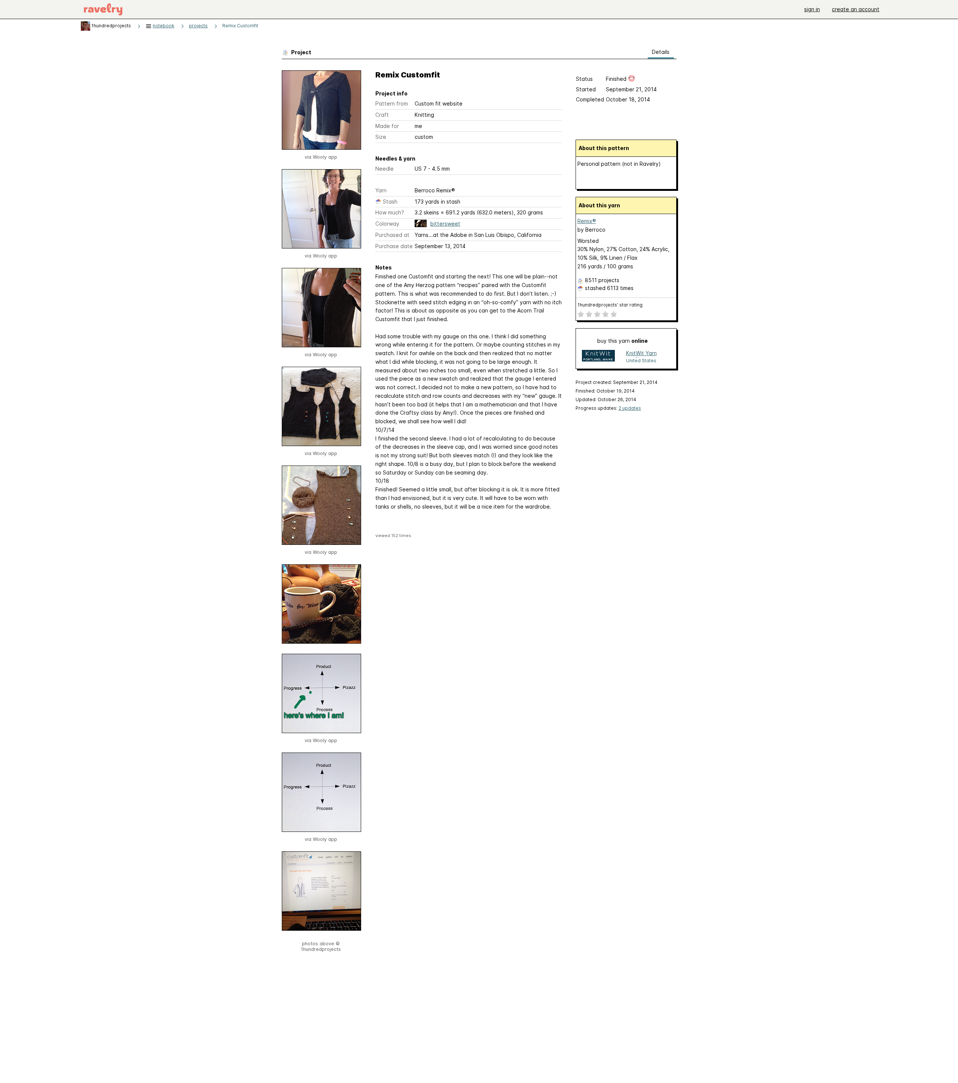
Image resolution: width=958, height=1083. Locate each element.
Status (584, 79)
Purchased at (392, 235)
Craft (382, 115)
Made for (387, 126)
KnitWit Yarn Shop (641, 354)
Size (380, 137)
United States (641, 360)
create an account (855, 9)
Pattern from (391, 103)
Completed (590, 99)
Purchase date (394, 246)
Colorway (387, 223)
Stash (390, 201)
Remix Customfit (240, 25)
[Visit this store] (598, 356)
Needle (384, 168)
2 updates (630, 408)
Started (586, 89)
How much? (389, 212)
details (660, 52)
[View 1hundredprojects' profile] (85, 25)
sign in (812, 9)
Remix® (586, 221)
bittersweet (445, 223)
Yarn (381, 190)
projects (198, 25)
